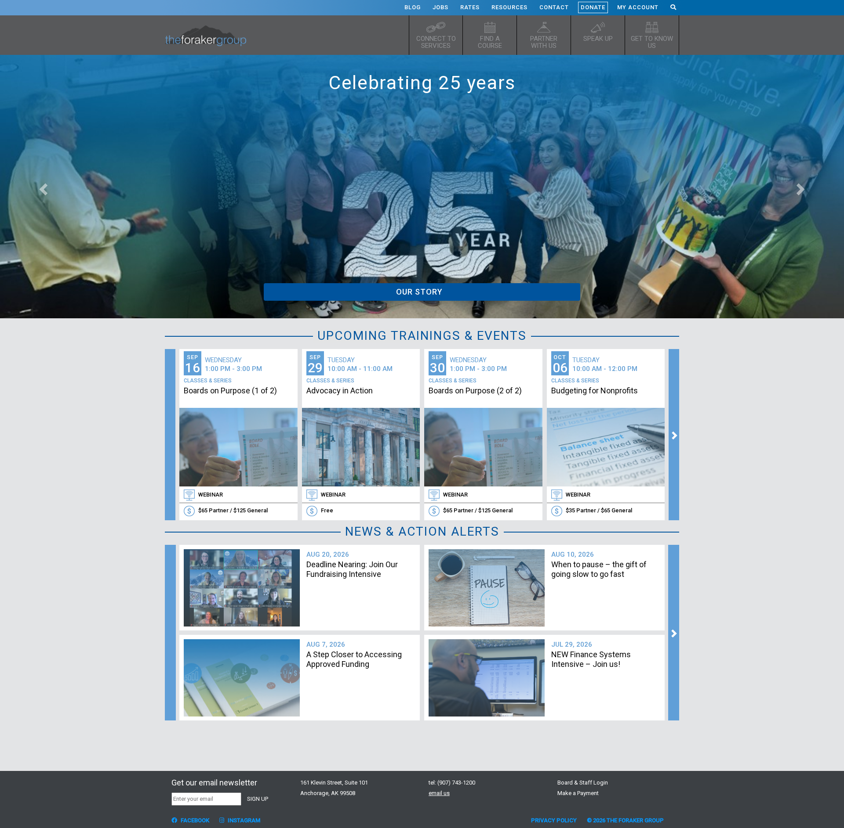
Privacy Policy (554, 820)
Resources (509, 7)
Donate (593, 7)
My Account (637, 7)
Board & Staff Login (582, 782)
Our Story (419, 291)
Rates (470, 7)
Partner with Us (543, 42)
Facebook (194, 820)
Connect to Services (436, 42)
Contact (554, 7)
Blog (412, 7)
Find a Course (490, 42)
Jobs (440, 7)
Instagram (243, 820)
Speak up (598, 39)
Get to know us (652, 42)
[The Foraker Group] (209, 35)
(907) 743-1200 (456, 782)
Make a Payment (578, 793)
